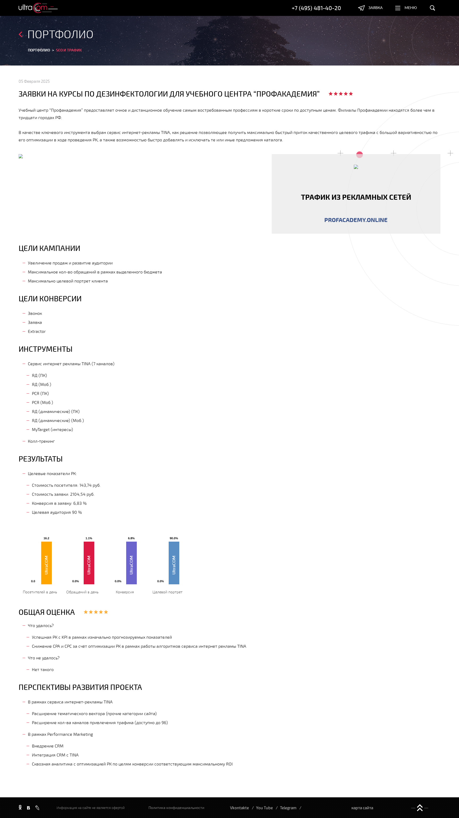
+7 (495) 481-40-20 (316, 8)
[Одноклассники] (20, 807)
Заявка (375, 8)
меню (411, 8)
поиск (432, 8)
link (356, 194)
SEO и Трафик (69, 50)
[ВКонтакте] (28, 808)
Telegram (288, 807)
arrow (20, 34)
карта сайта (362, 807)
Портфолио (39, 50)
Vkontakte (239, 807)
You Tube (264, 807)
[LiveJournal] (37, 807)
